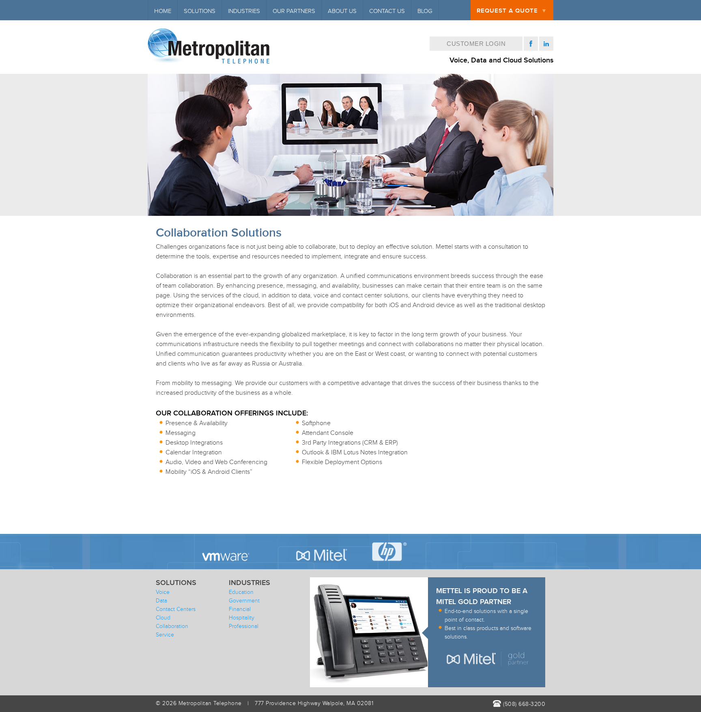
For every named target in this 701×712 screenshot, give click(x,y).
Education (241, 592)
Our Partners (294, 11)
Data (161, 601)
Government (244, 601)
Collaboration (172, 626)
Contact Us (387, 11)
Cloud (163, 618)
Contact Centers (176, 609)
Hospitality (241, 618)
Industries (244, 11)
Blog (424, 11)
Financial (240, 609)
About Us (342, 11)
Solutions (199, 11)
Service (165, 635)
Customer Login (476, 43)
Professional (243, 626)
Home (162, 11)
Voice (163, 592)
